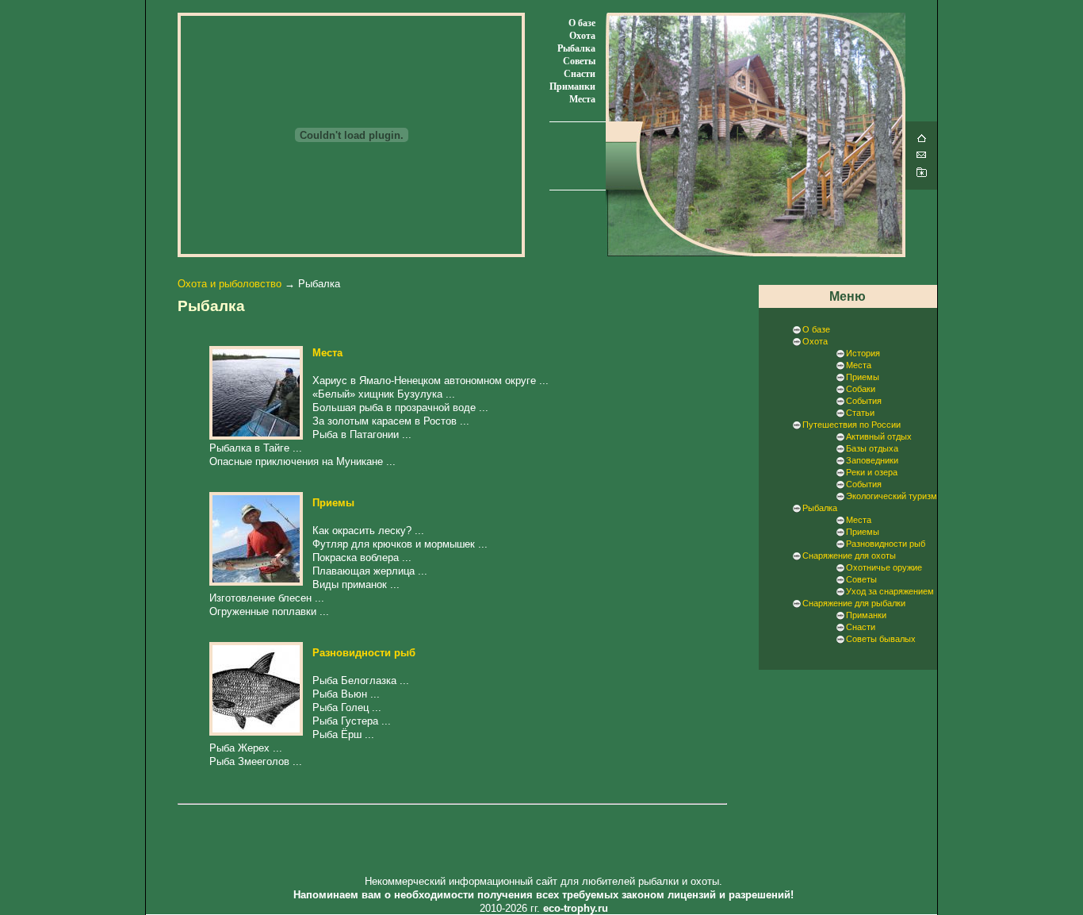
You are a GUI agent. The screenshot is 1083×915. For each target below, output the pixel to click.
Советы (579, 61)
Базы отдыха (872, 448)
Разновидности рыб (363, 653)
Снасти (579, 73)
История (863, 353)
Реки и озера (871, 472)
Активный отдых (879, 436)
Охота (582, 35)
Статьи (860, 412)
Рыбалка (576, 48)
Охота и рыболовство (229, 284)
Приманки (572, 86)
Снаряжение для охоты (849, 555)
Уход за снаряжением (890, 591)
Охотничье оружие (884, 567)
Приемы (333, 503)
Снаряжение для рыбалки (853, 603)
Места (582, 99)
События (864, 401)
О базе (581, 23)
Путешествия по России (851, 424)
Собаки (860, 389)
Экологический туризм (891, 496)
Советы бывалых (881, 639)
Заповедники (872, 460)
